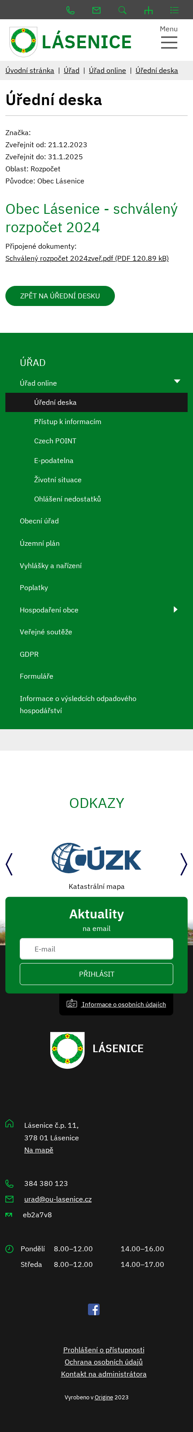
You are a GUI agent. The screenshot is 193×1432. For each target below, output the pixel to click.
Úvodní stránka (29, 70)
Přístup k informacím (67, 421)
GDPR (29, 654)
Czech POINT (55, 440)
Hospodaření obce (49, 609)
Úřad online (107, 70)
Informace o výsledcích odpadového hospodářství (78, 704)
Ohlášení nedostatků (67, 498)
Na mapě (38, 1149)
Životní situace (58, 479)
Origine (104, 1397)
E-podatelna (54, 460)
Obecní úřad (39, 520)
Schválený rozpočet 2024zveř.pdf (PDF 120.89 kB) (87, 258)
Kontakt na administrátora (104, 1373)
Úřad (71, 70)
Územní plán (40, 543)
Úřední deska (157, 70)
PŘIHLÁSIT (96, 973)
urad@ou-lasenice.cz (58, 1198)
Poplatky (34, 587)
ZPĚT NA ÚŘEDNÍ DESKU (60, 295)
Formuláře (36, 675)
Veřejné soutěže (46, 631)
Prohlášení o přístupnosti (104, 1349)
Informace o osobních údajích (123, 1004)
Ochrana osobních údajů (104, 1361)
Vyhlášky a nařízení (51, 565)
